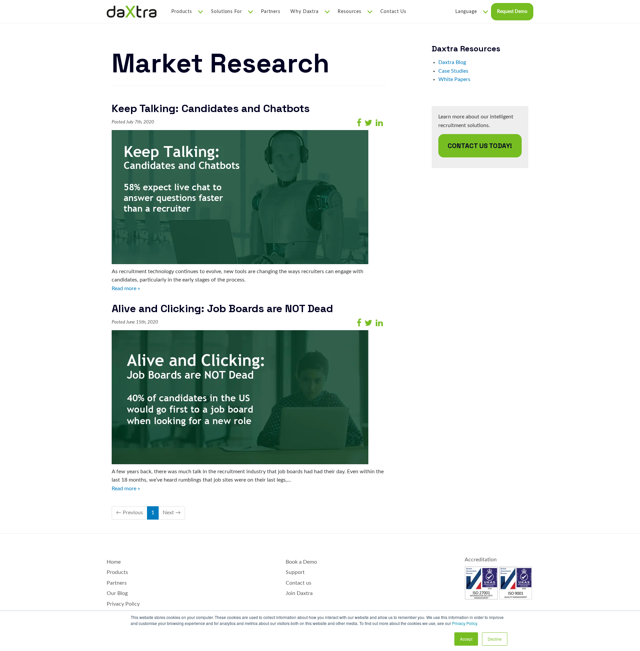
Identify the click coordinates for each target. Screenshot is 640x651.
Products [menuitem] (181, 11)
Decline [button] (495, 639)
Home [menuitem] (114, 562)
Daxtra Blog (452, 62)
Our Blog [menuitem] (117, 593)
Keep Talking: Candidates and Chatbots (211, 108)
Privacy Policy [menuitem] (123, 604)
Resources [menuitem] (349, 11)
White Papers (454, 79)
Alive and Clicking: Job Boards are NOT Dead (222, 308)
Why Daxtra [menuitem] (304, 11)
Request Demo (512, 11)
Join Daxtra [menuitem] (299, 593)
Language (466, 11)
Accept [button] (466, 639)
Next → (172, 512)
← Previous (129, 512)
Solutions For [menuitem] (226, 11)
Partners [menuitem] (270, 11)
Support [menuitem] (295, 572)
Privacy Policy (464, 623)
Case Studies (453, 71)
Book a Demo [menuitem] (301, 562)
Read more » (126, 288)
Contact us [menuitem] (298, 583)
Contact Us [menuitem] (393, 11)
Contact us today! (480, 145)
